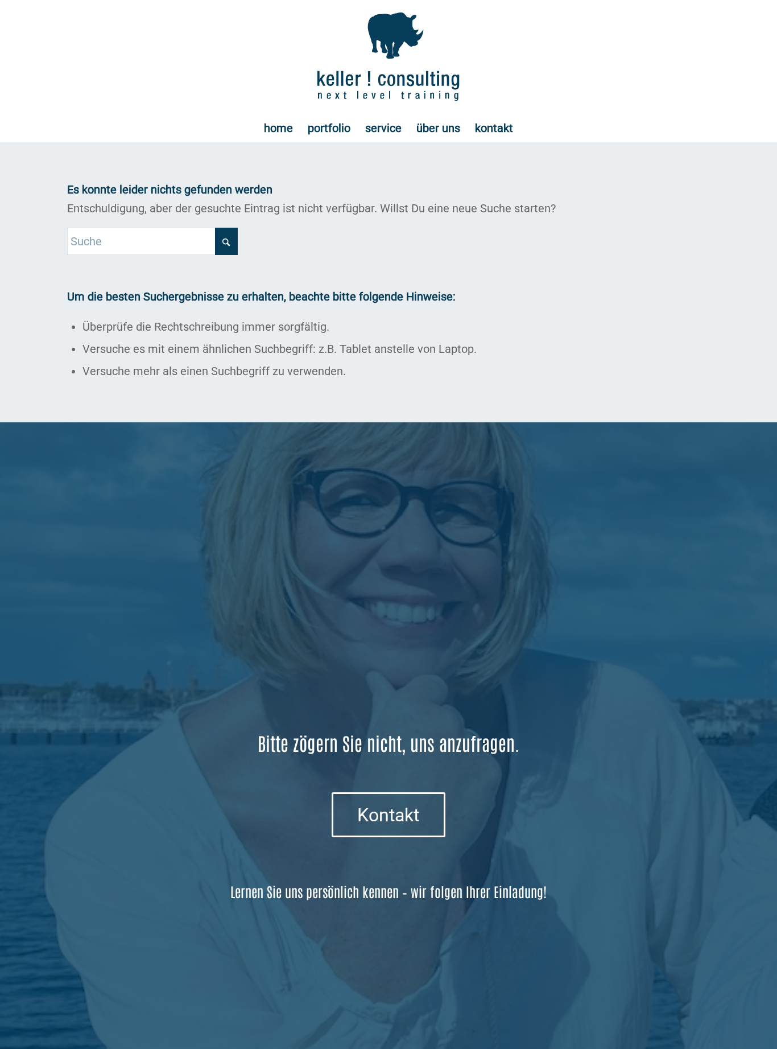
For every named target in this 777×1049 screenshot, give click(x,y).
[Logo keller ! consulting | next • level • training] (388, 57)
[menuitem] (278, 128)
